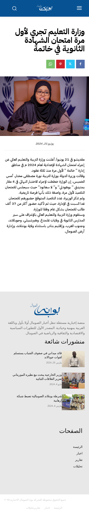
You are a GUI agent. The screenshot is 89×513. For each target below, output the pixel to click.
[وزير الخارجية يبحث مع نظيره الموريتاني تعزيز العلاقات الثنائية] (73, 381)
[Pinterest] (60, 64)
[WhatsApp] (50, 64)
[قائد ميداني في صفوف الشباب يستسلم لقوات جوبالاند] (73, 359)
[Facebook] (80, 64)
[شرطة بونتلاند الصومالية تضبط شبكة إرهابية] (73, 402)
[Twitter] (70, 64)
